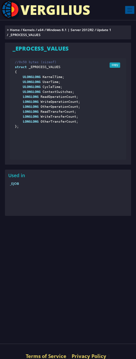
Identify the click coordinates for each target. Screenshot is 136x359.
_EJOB (14, 183)
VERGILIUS (55, 10)
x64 (41, 30)
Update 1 (104, 30)
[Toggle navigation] (129, 10)
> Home (13, 30)
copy (115, 64)
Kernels (29, 30)
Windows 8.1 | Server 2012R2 (70, 30)
